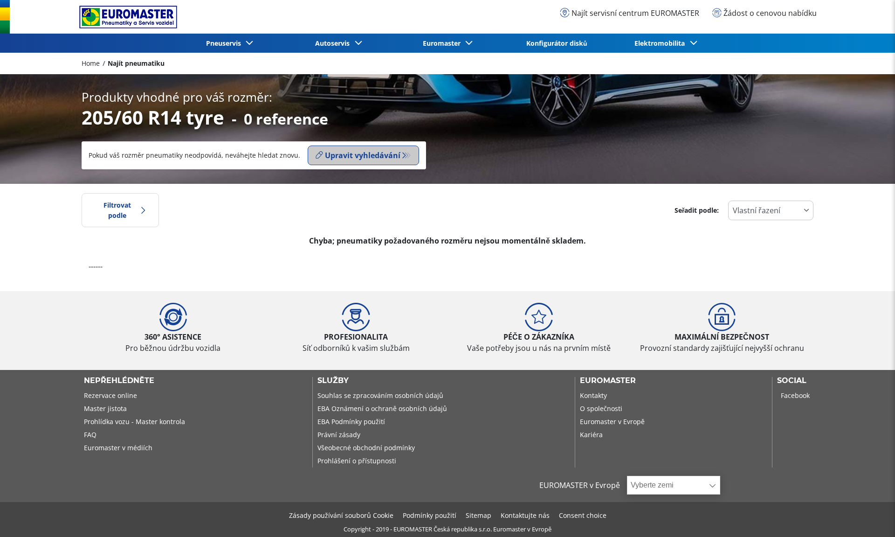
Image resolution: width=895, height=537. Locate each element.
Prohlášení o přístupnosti (356, 460)
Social (791, 380)
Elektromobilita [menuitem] (661, 43)
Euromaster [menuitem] (443, 43)
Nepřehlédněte (119, 380)
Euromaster (608, 380)
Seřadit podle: (697, 210)
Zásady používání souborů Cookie (341, 515)
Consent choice (582, 515)
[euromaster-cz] (126, 17)
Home (91, 63)
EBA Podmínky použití (351, 421)
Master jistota (105, 408)
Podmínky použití (429, 515)
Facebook (795, 395)
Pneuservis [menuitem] (225, 43)
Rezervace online (110, 395)
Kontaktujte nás (525, 515)
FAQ (90, 434)
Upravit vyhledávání (362, 155)
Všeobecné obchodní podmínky (366, 447)
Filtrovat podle (117, 210)
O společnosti (601, 408)
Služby (333, 380)
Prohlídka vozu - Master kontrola (134, 421)
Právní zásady (338, 434)
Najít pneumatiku (136, 63)
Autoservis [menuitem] (334, 43)
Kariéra (591, 434)
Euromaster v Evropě (612, 421)
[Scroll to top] (870, 517)
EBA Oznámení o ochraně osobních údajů (382, 408)
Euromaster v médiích (118, 447)
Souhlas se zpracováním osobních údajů (380, 395)
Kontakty (593, 395)
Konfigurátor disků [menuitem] (556, 43)
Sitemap (478, 515)
